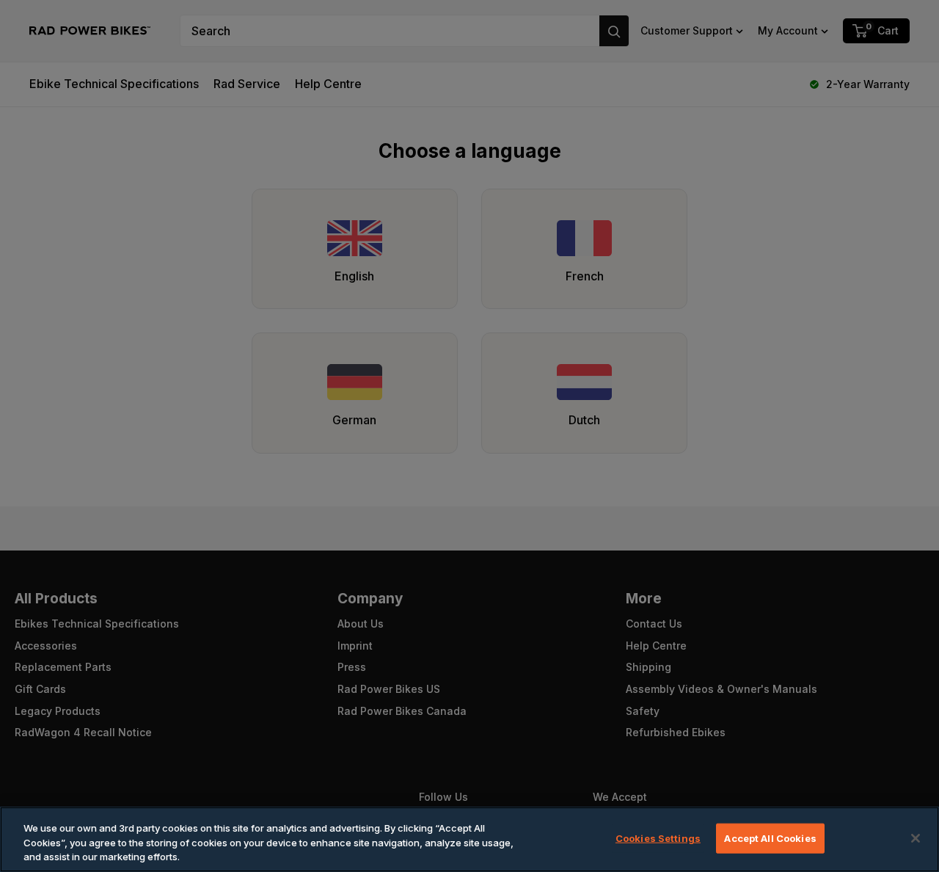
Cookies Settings (658, 837)
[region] (469, 839)
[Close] (915, 838)
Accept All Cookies (770, 837)
